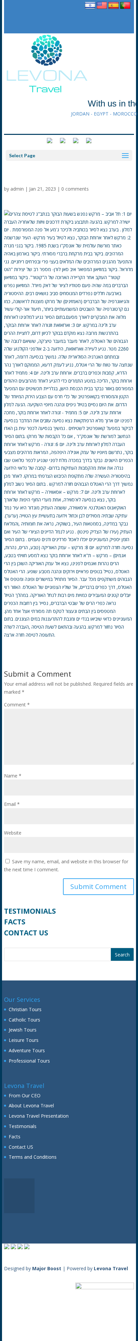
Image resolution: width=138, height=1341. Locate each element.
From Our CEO (25, 1095)
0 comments (75, 189)
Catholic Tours (24, 1020)
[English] (101, 9)
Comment (17, 704)
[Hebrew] (90, 9)
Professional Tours (29, 1061)
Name (12, 775)
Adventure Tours (27, 1050)
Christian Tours (25, 1009)
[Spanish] (113, 9)
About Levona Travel (31, 1105)
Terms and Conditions (33, 1157)
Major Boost (46, 1268)
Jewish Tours (23, 1030)
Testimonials (30, 911)
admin (17, 189)
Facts (14, 921)
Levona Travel (111, 1268)
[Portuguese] (125, 9)
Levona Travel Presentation (39, 1116)
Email (12, 804)
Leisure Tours (24, 1040)
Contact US (26, 932)
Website (12, 833)
